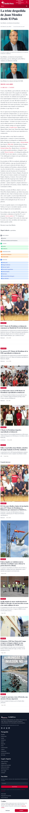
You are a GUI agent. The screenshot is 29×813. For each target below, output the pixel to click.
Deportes (3, 743)
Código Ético (4, 763)
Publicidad (3, 793)
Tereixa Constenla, (9, 152)
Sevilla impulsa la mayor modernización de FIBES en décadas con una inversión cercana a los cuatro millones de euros (14, 603)
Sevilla (2, 738)
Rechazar (8, 810)
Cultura (2, 749)
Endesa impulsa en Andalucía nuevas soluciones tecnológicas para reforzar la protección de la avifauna (13, 564)
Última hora (3, 736)
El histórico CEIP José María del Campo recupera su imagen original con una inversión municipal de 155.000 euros (13, 643)
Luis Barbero (23, 148)
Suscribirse (14, 786)
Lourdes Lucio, (14, 127)
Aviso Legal (3, 770)
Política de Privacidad (6, 765)
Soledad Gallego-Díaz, (6, 148)
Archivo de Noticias (5, 753)
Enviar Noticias (4, 797)
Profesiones (3, 751)
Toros (2, 745)
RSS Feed (3, 755)
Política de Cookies (5, 767)
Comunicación (4, 747)
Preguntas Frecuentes (6, 795)
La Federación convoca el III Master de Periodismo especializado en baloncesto (13, 391)
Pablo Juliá (10, 144)
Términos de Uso (5, 769)
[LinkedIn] (9, 728)
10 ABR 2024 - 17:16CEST (7, 87)
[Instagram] (6, 728)
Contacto (3, 772)
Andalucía (3, 740)
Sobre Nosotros (4, 761)
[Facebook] (1, 728)
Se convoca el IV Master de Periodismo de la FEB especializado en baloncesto (14, 352)
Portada (3, 734)
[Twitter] (4, 728)
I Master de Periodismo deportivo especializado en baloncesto (11, 431)
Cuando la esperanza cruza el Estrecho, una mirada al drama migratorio (14, 698)
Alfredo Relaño (24, 142)
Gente (2, 742)
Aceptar (21, 810)
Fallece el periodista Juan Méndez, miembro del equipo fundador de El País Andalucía (14, 449)
